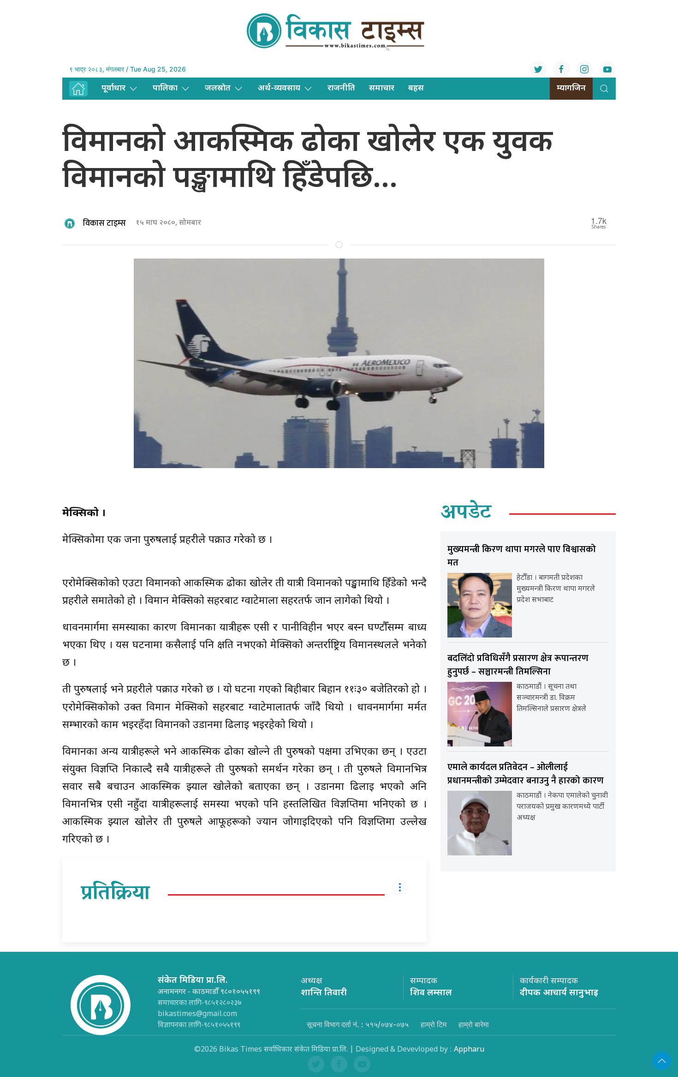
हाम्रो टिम (433, 1024)
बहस (416, 88)
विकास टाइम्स (104, 223)
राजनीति (341, 88)
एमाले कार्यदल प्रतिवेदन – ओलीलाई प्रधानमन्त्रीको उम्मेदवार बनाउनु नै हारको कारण (525, 773)
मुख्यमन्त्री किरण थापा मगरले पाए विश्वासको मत (521, 556)
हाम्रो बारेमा (473, 1024)
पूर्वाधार (113, 88)
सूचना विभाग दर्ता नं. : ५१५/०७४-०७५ (358, 1024)
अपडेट (466, 513)
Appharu (469, 1050)
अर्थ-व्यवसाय (279, 88)
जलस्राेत (218, 88)
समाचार (381, 88)
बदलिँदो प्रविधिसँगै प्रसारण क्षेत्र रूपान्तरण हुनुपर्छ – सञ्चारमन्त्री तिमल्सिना (518, 665)
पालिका (165, 88)
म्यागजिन (571, 88)
